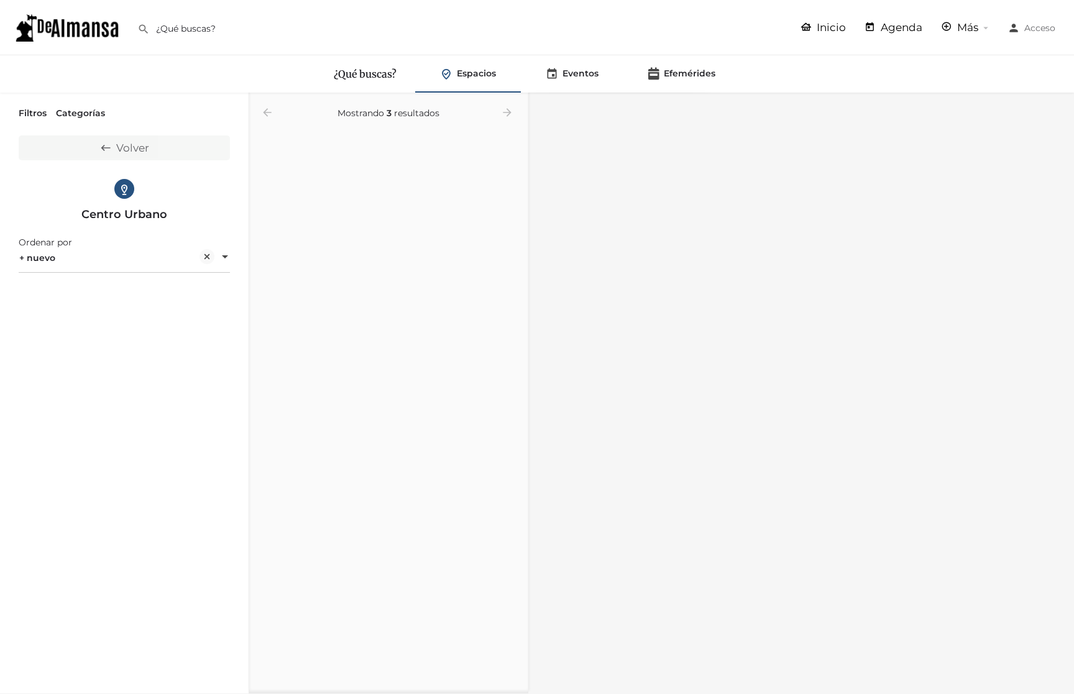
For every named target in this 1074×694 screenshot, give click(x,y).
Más (966, 27)
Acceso (1039, 28)
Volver (132, 148)
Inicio (830, 27)
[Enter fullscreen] (1059, 151)
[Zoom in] (1059, 108)
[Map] (801, 393)
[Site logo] (68, 27)
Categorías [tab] (80, 113)
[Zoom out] (1059, 126)
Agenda (900, 27)
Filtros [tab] (33, 113)
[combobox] (124, 258)
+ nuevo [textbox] (37, 257)
